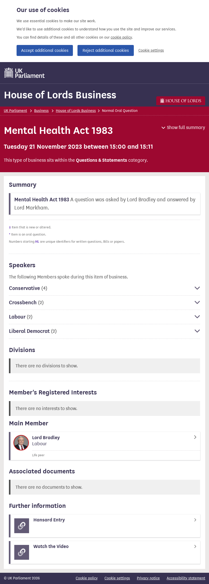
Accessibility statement (186, 578)
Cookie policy (87, 578)
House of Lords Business (60, 95)
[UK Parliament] (24, 72)
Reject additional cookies (106, 50)
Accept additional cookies (44, 50)
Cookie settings (151, 50)
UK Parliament (15, 111)
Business (41, 111)
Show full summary (186, 127)
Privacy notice (148, 578)
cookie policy (121, 37)
